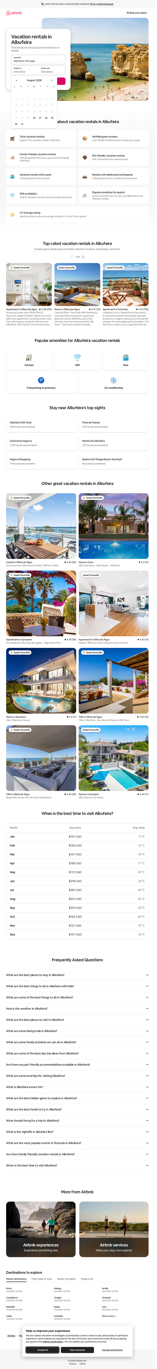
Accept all (42, 1350)
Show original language (101, 4)
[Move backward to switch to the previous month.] (16, 80)
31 (22, 124)
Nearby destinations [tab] (16, 1279)
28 (46, 117)
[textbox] (25, 72)
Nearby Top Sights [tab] (66, 1279)
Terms (82, 1363)
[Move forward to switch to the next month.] (52, 80)
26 (34, 117)
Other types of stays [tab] (41, 1279)
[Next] (83, 256)
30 (16, 124)
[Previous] (71, 256)
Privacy (72, 1363)
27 (40, 117)
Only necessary (77, 1350)
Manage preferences (112, 1350)
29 (52, 117)
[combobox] (38, 61)
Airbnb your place (136, 12)
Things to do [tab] (87, 1279)
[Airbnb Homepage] (14, 13)
